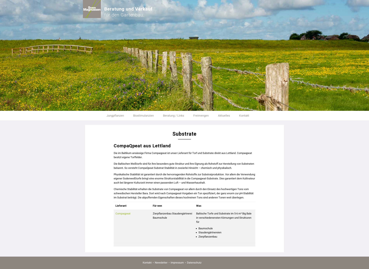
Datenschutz (194, 262)
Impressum (177, 262)
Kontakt (147, 262)
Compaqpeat (122, 213)
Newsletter (161, 262)
